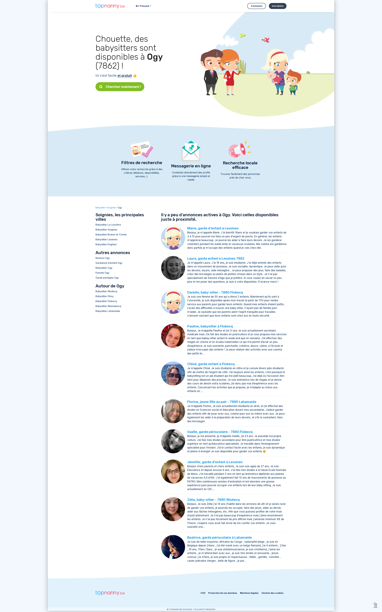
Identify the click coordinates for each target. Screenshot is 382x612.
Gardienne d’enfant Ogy (109, 262)
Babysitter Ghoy (105, 296)
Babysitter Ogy (104, 267)
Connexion (256, 6)
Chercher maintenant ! (123, 87)
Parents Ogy (102, 272)
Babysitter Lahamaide (108, 311)
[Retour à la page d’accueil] (110, 6)
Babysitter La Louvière (108, 224)
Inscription (278, 6)
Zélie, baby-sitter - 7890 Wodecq (213, 500)
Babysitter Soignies (106, 229)
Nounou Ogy (103, 257)
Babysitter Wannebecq (108, 306)
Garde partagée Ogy (107, 277)
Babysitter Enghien (106, 244)
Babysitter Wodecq (106, 291)
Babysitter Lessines (106, 239)
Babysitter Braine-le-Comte (111, 234)
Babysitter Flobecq (106, 301)
